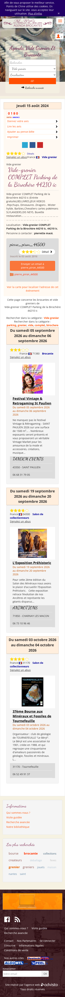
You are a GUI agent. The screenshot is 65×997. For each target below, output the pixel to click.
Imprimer (13, 137)
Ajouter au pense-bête (20, 131)
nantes (13, 874)
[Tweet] (25, 145)
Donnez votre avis (18, 121)
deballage (36, 860)
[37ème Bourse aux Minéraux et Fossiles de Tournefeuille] (32, 691)
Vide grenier (49, 157)
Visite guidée (14, 817)
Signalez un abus (16, 157)
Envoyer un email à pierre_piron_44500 (32, 265)
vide (30, 325)
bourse (13, 853)
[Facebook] (32, 145)
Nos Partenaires (26, 940)
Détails (30, 153)
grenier (22, 325)
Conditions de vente (16, 950)
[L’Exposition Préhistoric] (32, 543)
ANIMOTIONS (25, 607)
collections (49, 853)
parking (11, 325)
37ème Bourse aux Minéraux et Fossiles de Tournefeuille (32, 716)
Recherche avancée (34, 87)
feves (53, 860)
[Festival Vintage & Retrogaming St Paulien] (32, 378)
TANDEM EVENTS (28, 459)
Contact (8, 940)
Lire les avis (14, 126)
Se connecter (47, 940)
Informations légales (31, 945)
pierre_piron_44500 (27, 244)
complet (40, 325)
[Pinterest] (40, 145)
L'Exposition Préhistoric (32, 563)
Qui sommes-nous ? (18, 812)
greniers (28, 867)
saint (23, 874)
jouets (41, 867)
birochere (52, 325)
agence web (32, 984)
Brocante (47, 353)
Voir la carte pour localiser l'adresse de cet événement (32, 288)
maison (51, 867)
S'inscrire (9, 945)
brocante (31, 853)
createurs (15, 860)
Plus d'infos (35, 13)
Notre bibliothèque (17, 827)
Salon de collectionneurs (26, 515)
